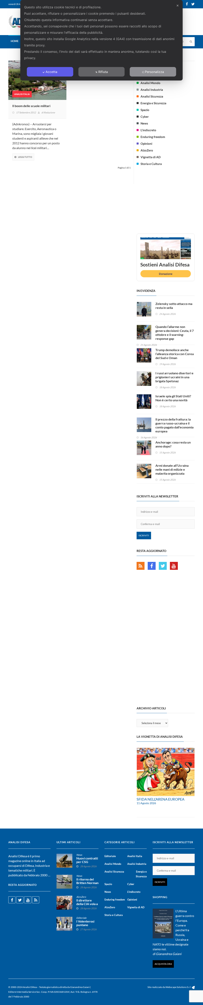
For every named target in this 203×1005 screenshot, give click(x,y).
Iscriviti (144, 535)
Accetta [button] (51, 72)
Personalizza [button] (154, 72)
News (144, 123)
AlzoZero (147, 150)
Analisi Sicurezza (152, 96)
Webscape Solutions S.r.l (178, 987)
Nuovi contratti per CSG (87, 860)
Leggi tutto (25, 157)
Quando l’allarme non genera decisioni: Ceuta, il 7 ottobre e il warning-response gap (174, 332)
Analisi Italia (22, 94)
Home (14, 41)
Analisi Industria (152, 89)
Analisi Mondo (150, 83)
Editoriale (81, 917)
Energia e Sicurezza (153, 103)
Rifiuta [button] (103, 72)
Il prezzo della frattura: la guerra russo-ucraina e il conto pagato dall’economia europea (174, 425)
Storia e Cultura (151, 164)
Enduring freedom (153, 137)
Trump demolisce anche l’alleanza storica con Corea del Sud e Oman (174, 354)
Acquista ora (163, 963)
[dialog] (101, 40)
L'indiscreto (148, 130)
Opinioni (146, 143)
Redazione (49, 112)
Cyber (145, 116)
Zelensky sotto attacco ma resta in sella (173, 305)
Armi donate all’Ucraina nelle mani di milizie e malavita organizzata (172, 469)
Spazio (145, 110)
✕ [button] (177, 6)
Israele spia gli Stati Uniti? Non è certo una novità (173, 398)
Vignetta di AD (151, 157)
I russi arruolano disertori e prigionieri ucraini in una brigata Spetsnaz (174, 377)
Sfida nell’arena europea (160, 799)
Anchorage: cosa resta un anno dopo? (173, 444)
